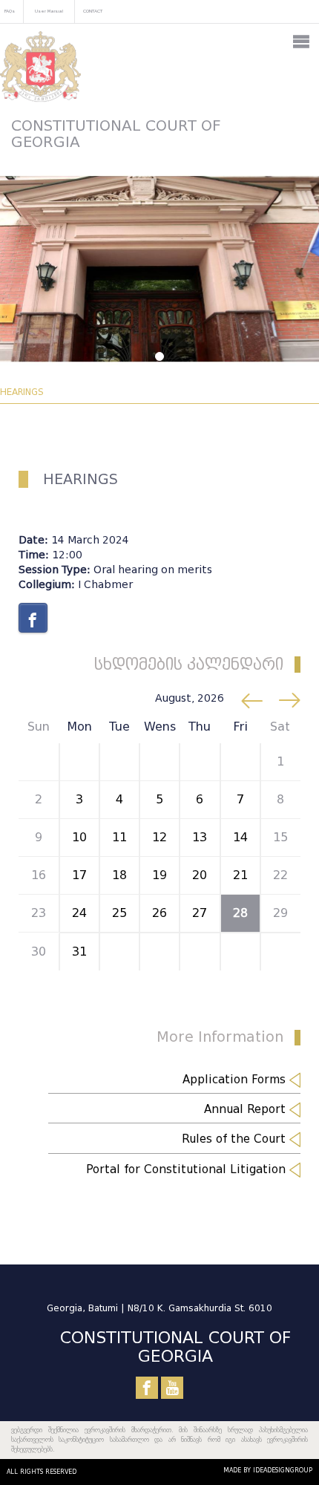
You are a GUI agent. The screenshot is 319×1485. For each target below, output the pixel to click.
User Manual (49, 10)
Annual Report (246, 1109)
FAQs (9, 10)
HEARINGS (22, 391)
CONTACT (92, 10)
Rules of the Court (235, 1139)
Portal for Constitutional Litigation (187, 1169)
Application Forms (235, 1079)
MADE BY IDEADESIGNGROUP (267, 1470)
